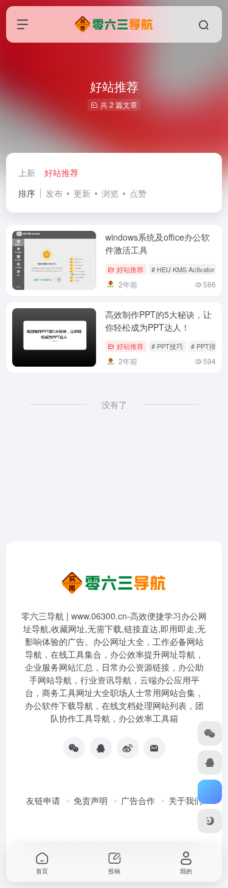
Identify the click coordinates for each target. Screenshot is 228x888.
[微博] (128, 748)
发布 (54, 193)
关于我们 (185, 800)
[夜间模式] (210, 821)
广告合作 (138, 800)
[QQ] (101, 748)
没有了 (114, 404)
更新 (82, 193)
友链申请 (43, 800)
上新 (26, 172)
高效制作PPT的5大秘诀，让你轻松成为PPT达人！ (158, 320)
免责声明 (91, 800)
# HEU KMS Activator (183, 269)
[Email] (154, 748)
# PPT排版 (207, 346)
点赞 (138, 193)
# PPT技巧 (167, 346)
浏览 (110, 193)
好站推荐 (61, 172)
